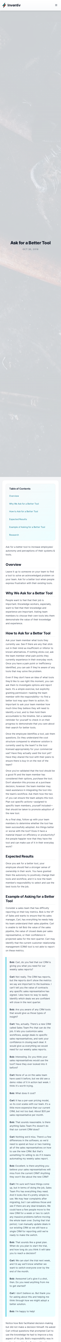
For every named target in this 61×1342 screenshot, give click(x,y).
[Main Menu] (56, 5)
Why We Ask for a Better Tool (24, 503)
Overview (14, 496)
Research (14, 535)
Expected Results (18, 519)
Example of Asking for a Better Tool (27, 527)
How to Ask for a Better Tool (23, 511)
